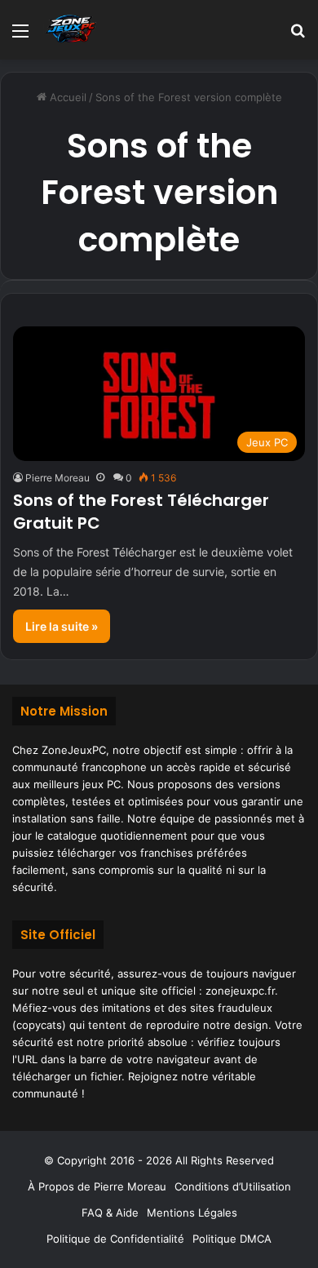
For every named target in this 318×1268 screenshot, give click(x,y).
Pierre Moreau (57, 478)
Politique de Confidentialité (115, 1238)
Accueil (66, 97)
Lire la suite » (61, 626)
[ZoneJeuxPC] (69, 29)
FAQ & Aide (110, 1212)
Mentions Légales (192, 1212)
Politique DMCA (232, 1238)
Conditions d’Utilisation (232, 1186)
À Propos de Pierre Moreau (97, 1186)
